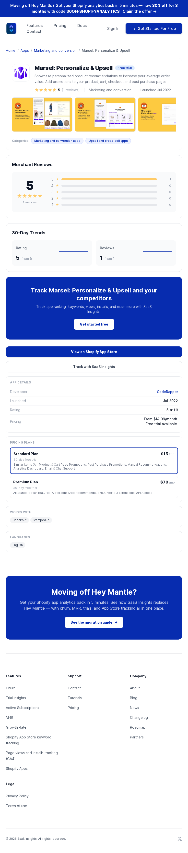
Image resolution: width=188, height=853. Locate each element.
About (135, 688)
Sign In (113, 28)
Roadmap (137, 727)
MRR (9, 717)
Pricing (60, 25)
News (134, 708)
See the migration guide (94, 622)
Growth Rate (16, 727)
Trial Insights (16, 698)
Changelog (139, 717)
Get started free (94, 324)
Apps (25, 50)
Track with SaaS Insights (94, 367)
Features (34, 25)
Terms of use (16, 806)
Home (10, 50)
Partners (137, 737)
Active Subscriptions (22, 708)
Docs (82, 25)
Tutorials (75, 698)
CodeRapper (167, 392)
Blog (133, 698)
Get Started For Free (157, 28)
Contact (33, 31)
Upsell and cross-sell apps (108, 141)
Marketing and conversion (55, 50)
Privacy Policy (17, 796)
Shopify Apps (17, 768)
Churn (10, 688)
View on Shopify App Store (94, 352)
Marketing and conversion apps (57, 141)
